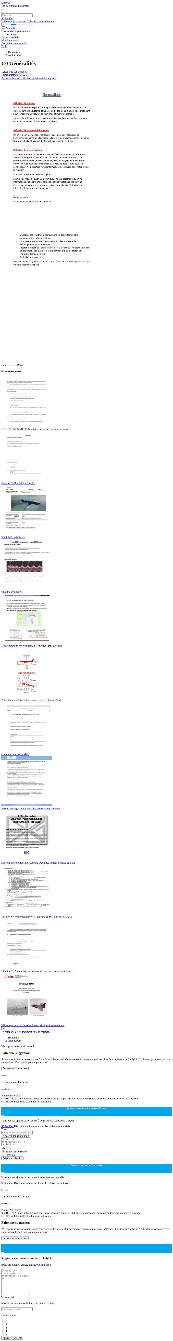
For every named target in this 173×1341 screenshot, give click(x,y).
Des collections (21, 31)
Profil (4, 46)
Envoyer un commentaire (15, 1068)
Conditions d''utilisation (38, 1101)
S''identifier (7, 18)
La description (15, 1135)
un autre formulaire (39, 1264)
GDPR (5, 1101)
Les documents (9, 5)
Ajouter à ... (26, 75)
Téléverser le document (14, 21)
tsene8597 (23, 71)
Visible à (6, 1148)
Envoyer (18, 1338)
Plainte (5, 1095)
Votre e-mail (7, 1297)
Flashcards (23, 5)
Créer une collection (12, 1158)
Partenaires (15, 1095)
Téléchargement (10, 74)
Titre (3, 1129)
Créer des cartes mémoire (40, 21)
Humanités (14, 52)
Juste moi (11, 1154)
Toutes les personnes (17, 1151)
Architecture (14, 55)
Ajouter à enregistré (45, 78)
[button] (8, 365)
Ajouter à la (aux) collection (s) (18, 78)
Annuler (6, 1338)
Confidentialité (17, 1101)
